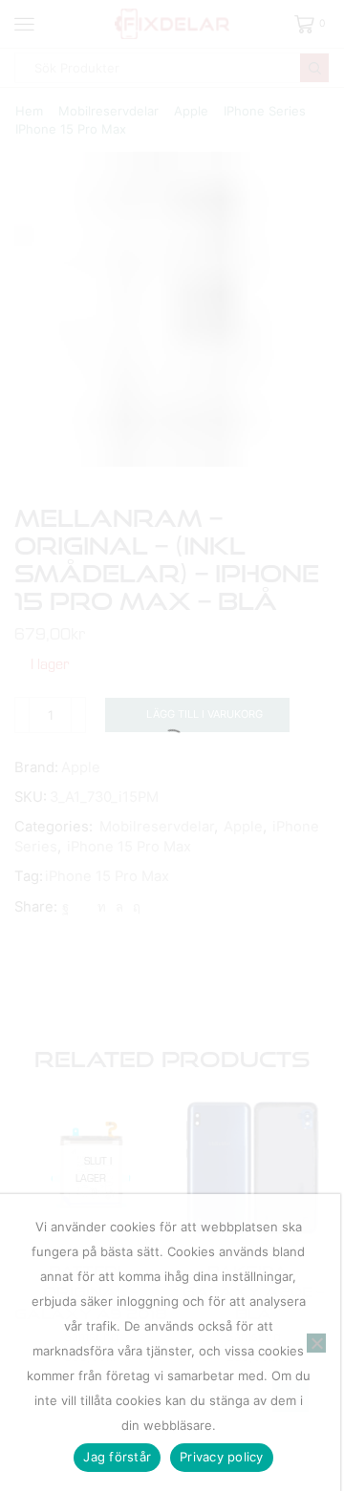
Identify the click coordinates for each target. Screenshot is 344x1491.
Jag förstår (117, 1456)
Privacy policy (222, 1456)
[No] (316, 1343)
